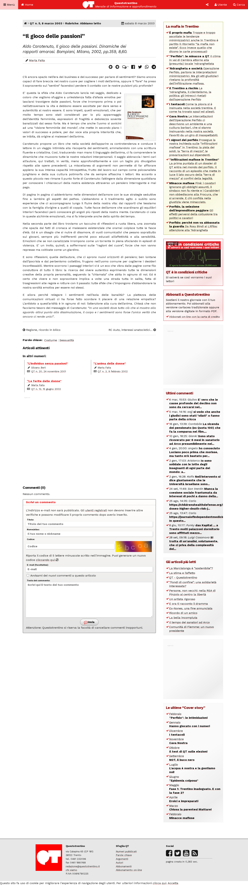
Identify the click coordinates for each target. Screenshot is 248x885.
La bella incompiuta (183, 617)
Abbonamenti (124, 866)
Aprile (183, 799)
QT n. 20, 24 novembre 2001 (48, 371)
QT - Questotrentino (183, 577)
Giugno (183, 778)
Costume (50, 340)
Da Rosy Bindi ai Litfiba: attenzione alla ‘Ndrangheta (194, 226)
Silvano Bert (38, 367)
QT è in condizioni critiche (186, 272)
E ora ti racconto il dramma (188, 603)
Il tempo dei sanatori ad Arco (189, 622)
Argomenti (122, 858)
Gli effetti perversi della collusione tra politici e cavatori (193, 212)
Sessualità (67, 340)
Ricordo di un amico (183, 613)
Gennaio (189, 724)
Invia (90, 622)
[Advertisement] (89, 439)
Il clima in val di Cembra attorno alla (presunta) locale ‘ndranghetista (195, 60)
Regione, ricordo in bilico (42, 330)
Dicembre (177, 732)
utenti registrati (96, 510)
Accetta (173, 883)
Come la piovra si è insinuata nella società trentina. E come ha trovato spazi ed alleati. (192, 107)
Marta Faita (37, 60)
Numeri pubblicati (126, 851)
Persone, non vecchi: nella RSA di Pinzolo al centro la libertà (192, 592)
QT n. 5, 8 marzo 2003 (46, 23)
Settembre (181, 758)
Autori (119, 862)
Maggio (194, 788)
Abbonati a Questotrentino (188, 294)
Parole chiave (124, 855)
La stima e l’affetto (182, 573)
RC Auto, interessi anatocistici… (131, 330)
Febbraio (188, 715)
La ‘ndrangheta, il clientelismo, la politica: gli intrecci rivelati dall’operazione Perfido (190, 93)
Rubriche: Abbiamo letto (83, 23)
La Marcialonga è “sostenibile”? (191, 568)
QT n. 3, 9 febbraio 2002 (113, 371)
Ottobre (188, 749)
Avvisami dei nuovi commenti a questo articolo (63, 575)
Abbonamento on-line (129, 869)
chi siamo (71, 869)
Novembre (178, 741)
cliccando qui (46, 560)
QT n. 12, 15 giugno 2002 (46, 388)
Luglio (192, 768)
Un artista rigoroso (182, 599)
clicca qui (159, 883)
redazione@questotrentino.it (83, 866)
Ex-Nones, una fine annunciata (190, 608)
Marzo (190, 807)
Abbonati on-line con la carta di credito (194, 316)
